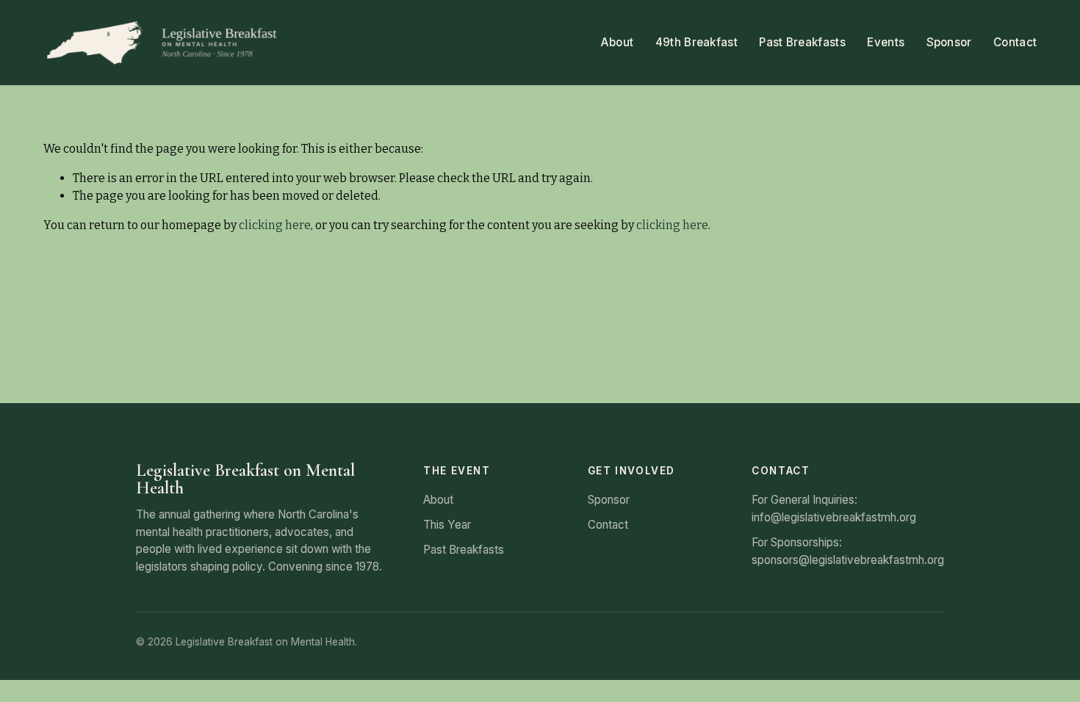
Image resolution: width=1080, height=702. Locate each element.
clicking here (275, 225)
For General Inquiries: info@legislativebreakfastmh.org (834, 508)
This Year (447, 525)
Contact (1015, 42)
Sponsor (949, 42)
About (617, 42)
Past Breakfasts (802, 42)
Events (885, 42)
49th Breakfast (696, 42)
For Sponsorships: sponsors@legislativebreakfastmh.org (848, 551)
